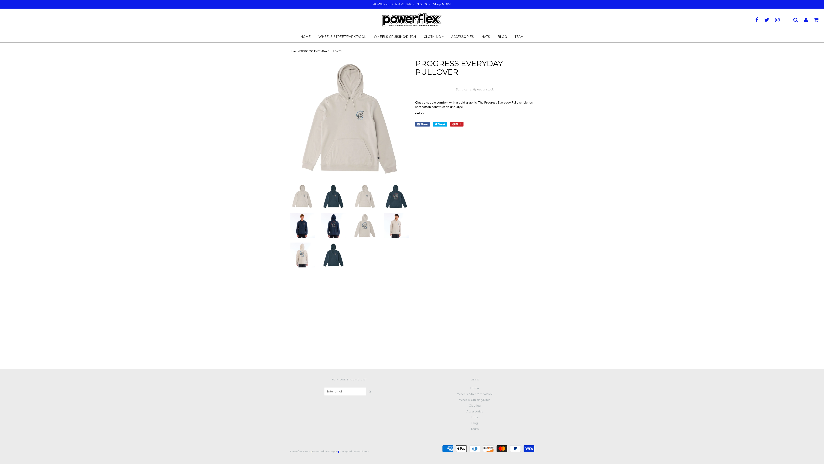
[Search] (793, 19)
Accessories (462, 37)
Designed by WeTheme (354, 451)
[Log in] (803, 19)
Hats (486, 37)
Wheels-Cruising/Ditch (395, 37)
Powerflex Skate (300, 451)
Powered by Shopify (325, 451)
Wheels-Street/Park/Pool (342, 37)
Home (305, 37)
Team (519, 37)
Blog (502, 37)
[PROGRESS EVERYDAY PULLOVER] (302, 196)
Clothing (475, 406)
